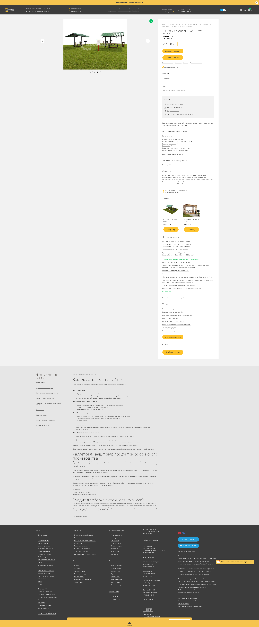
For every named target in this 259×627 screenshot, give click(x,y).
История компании (117, 535)
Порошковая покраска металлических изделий (176, 324)
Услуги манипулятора (169, 331)
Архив (40, 581)
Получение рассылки (42, 425)
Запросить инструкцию (174, 107)
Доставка (77, 568)
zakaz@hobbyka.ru (166, 12)
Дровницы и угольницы (45, 592)
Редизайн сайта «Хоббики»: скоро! (129, 3)
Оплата (76, 566)
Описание (178, 63)
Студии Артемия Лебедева (152, 616)
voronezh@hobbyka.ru (150, 592)
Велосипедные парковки (45, 549)
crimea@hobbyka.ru (149, 573)
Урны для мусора (43, 543)
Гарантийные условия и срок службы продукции (177, 298)
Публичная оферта (183, 603)
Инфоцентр (40, 11)
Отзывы (185, 63)
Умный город (135, 11)
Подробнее (166, 292)
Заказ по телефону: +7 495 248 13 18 (175, 190)
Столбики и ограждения (45, 565)
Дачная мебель (42, 535)
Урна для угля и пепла (169, 144)
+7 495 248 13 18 (166, 8)
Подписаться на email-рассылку (187, 551)
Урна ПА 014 (166, 146)
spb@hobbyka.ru (148, 564)
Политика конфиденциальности (187, 598)
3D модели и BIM (116, 599)
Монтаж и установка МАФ (170, 318)
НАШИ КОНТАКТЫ (149, 600)
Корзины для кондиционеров (47, 613)
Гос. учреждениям (123, 9)
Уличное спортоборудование (46, 560)
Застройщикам (112, 11)
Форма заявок (40, 383)
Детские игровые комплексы (46, 594)
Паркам (140, 9)
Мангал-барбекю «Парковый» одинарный (175, 142)
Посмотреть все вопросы (80, 517)
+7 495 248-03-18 (148, 557)
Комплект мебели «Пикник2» (171, 139)
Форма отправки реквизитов (45, 398)
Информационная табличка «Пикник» (174, 148)
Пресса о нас (114, 549)
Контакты (46, 11)
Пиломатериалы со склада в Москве (173, 321)
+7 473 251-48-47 (185, 8)
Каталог (28, 8)
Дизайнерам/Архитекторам (124, 11)
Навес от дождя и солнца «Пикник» (173, 150)
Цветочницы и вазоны (44, 546)
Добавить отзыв (173, 352)
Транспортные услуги (169, 328)
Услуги (34, 11)
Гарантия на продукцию (81, 574)
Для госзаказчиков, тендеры (44, 388)
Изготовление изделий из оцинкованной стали (176, 309)
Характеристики (167, 63)
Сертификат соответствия (175, 104)
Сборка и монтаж (79, 571)
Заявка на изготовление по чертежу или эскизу (48, 404)
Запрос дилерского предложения (46, 420)
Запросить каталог (76, 8)
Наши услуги (77, 530)
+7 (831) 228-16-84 (149, 586)
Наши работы (46, 8)
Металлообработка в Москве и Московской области (177, 315)
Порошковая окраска (80, 546)
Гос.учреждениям (116, 568)
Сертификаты (115, 540)
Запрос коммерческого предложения (47, 393)
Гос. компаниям (133, 9)
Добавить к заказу (172, 51)
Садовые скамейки (43, 540)
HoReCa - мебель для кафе (46, 570)
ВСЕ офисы (174, 12)
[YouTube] (179, 534)
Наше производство (37, 8)
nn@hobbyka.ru (148, 583)
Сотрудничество (114, 591)
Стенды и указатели (44, 568)
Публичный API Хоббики (150, 540)
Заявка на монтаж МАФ (43, 415)
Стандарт (166, 79)
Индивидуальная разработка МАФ (172, 312)
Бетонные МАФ (42, 589)
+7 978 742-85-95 (185, 10)
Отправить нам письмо (171, 192)
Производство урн (116, 585)
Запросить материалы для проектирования (180, 114)
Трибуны (40, 562)
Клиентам (76, 561)
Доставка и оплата (76, 11)
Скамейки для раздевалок (45, 611)
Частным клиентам (113, 9)
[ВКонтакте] (183, 534)
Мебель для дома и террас (46, 576)
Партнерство (113, 561)
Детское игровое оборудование (47, 597)
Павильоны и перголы (44, 554)
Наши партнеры (116, 543)
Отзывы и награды (116, 546)
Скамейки (41, 538)
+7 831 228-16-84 (185, 12)
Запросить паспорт (173, 111)
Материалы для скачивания (82, 579)
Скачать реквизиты (173, 337)
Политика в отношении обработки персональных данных (195, 601)
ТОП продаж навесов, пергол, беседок (173, 90)
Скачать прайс (78, 582)
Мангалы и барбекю (44, 573)
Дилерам (28, 11)
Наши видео (114, 596)
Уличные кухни (42, 579)
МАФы (40, 584)
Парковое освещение (44, 551)
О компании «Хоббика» (116, 530)
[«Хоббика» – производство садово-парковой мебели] (9, 9)
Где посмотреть (79, 577)
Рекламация (40, 410)
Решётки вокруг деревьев (45, 557)
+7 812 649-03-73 (166, 10)
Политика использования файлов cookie (190, 606)
